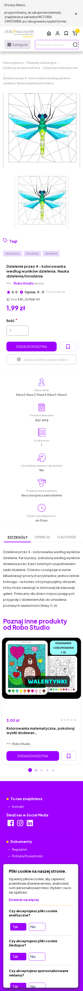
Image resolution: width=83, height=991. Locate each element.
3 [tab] (41, 770)
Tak (15, 926)
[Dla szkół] (49, 33)
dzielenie (51, 253)
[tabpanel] (41, 700)
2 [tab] (36, 770)
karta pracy (12, 253)
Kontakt (18, 806)
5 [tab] (53, 770)
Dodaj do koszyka (31, 347)
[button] (57, 33)
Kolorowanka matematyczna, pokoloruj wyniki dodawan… (40, 730)
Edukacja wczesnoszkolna (21, 68)
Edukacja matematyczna (60, 68)
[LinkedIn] (30, 824)
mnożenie (32, 253)
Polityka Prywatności (27, 856)
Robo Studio (29, 283)
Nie (33, 926)
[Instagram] (20, 824)
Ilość (10, 320)
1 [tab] (30, 770)
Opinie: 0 (31, 292)
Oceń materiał (55, 292)
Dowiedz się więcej (24, 900)
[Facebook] (10, 824)
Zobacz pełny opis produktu (45, 359)
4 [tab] (47, 770)
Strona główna (13, 62)
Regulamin (19, 849)
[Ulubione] (66, 33)
